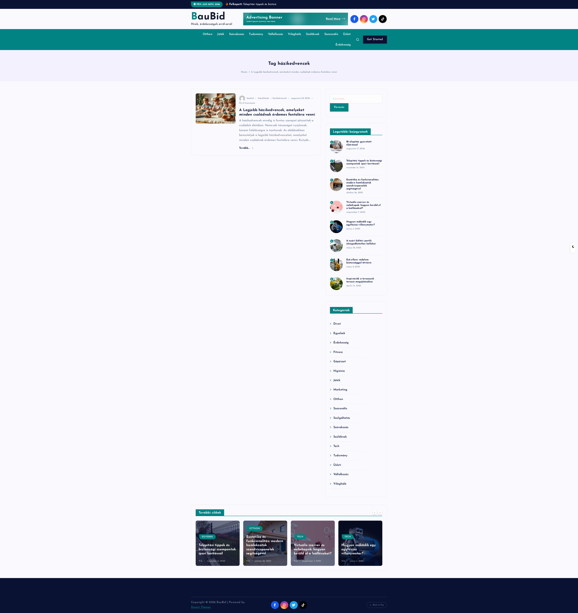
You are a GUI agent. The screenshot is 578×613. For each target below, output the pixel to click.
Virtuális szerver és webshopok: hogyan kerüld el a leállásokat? (363, 205)
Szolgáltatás (341, 418)
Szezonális (331, 34)
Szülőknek (313, 34)
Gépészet (339, 361)
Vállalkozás (275, 34)
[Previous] (374, 512)
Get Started (375, 39)
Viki (201, 561)
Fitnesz (338, 352)
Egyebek (339, 333)
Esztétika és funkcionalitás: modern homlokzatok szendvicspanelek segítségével (217, 545)
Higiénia (339, 371)
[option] (218, 543)
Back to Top (378, 605)
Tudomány (256, 34)
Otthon (207, 34)
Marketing (340, 389)
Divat (337, 323)
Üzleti (347, 34)
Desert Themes (201, 607)
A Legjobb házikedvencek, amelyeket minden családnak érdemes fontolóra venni (294, 72)
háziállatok (263, 98)
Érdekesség (343, 44)
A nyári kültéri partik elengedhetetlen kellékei (358, 549)
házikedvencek (280, 98)
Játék (220, 34)
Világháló (294, 34)
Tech (336, 446)
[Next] (380, 512)
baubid (250, 98)
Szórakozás (236, 34)
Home (244, 72)
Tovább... (245, 148)
